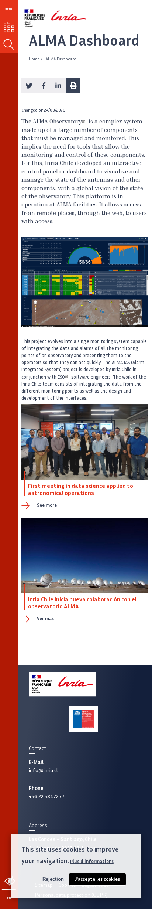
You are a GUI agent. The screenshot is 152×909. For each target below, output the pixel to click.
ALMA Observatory (57, 122)
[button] (28, 85)
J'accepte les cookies (97, 879)
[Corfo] (83, 719)
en (9, 898)
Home (34, 59)
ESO (61, 377)
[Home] (46, 15)
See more (47, 505)
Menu (8, 9)
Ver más (45, 618)
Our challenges (9, 27)
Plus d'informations (92, 861)
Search (8, 44)
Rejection (53, 879)
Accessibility (10, 881)
